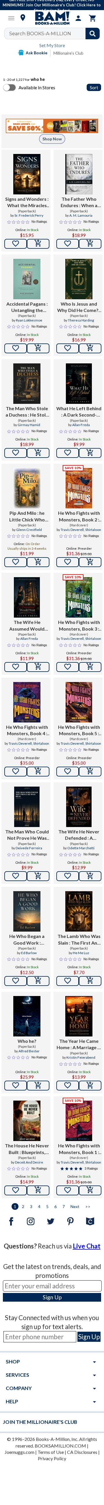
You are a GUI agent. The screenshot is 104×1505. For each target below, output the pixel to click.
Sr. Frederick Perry (28, 215)
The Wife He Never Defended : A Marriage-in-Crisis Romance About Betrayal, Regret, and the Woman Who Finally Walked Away (79, 835)
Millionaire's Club (68, 53)
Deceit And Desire (29, 1162)
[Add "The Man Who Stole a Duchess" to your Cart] (38, 453)
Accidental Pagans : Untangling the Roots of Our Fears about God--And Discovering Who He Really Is (27, 307)
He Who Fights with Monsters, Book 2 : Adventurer (79, 516)
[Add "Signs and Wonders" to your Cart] (38, 244)
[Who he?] (27, 1016)
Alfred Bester (29, 1051)
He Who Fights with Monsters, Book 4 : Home (27, 730)
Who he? (27, 1041)
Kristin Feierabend (80, 1057)
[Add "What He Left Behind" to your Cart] (90, 453)
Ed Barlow (29, 953)
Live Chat (87, 1246)
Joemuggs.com (19, 1452)
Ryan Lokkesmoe (29, 320)
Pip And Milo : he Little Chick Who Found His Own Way (27, 516)
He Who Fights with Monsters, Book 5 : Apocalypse (79, 730)
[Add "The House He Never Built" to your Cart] (38, 1190)
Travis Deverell (72, 529)
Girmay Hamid (29, 425)
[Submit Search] (93, 33)
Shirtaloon (93, 529)
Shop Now (52, 138)
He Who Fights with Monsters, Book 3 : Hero (79, 625)
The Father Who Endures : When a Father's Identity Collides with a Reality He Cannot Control (79, 202)
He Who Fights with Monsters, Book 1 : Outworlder (79, 1149)
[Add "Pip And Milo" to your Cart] (38, 562)
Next (74, 1206)
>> (87, 1206)
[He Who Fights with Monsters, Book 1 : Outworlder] (79, 1120)
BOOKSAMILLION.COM (60, 1445)
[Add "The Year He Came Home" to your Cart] (90, 1085)
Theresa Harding (81, 320)
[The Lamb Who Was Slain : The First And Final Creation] (79, 911)
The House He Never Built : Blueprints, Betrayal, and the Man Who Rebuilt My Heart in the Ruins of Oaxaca (27, 1149)
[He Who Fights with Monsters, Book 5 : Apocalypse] (79, 702)
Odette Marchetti (80, 848)
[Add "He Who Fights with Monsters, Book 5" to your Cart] (90, 771)
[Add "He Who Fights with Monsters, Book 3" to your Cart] (90, 667)
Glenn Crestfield (29, 529)
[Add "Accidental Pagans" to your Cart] (38, 348)
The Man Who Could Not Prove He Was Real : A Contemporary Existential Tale (27, 835)
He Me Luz (81, 953)
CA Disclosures (82, 1452)
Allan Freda (81, 425)
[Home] (52, 18)
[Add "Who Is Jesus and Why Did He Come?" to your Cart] (90, 348)
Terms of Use (51, 1452)
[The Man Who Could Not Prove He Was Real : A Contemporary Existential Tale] (27, 806)
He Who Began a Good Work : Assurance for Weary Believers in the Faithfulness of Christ (27, 939)
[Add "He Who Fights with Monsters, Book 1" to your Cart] (90, 1190)
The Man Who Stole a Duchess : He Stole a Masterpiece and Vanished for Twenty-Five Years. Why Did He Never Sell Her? (26, 412)
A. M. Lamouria (80, 215)
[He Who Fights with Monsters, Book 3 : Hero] (79, 597)
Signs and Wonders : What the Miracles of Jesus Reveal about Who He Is (27, 202)
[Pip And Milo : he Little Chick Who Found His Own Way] (27, 488)
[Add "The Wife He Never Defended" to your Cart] (90, 876)
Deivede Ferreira (29, 848)
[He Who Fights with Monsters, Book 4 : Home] (27, 702)
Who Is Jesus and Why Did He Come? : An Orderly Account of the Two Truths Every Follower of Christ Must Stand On (79, 307)
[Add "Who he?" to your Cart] (38, 1085)
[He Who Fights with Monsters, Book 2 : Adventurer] (79, 488)
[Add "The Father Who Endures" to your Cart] (90, 244)
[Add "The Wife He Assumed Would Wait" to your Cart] (38, 667)
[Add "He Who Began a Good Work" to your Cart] (38, 981)
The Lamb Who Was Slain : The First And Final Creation (79, 939)
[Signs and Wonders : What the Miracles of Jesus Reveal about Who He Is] (27, 174)
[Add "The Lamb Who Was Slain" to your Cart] (90, 981)
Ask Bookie (36, 52)
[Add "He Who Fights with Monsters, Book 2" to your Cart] (90, 562)
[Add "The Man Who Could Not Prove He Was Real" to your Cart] (38, 876)
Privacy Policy (52, 1458)
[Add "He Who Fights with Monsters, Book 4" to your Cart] (38, 771)
